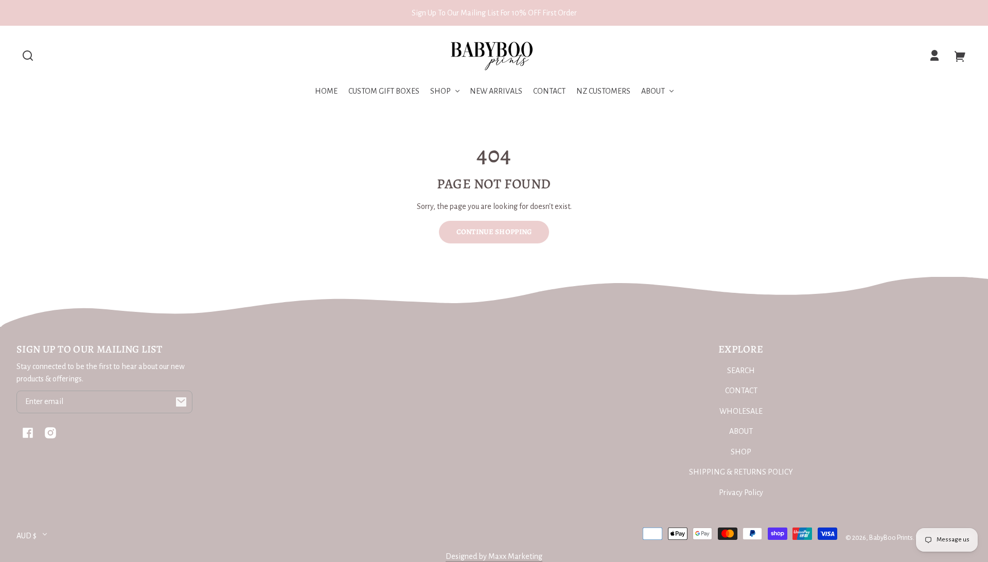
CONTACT (741, 391)
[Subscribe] (181, 402)
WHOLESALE (741, 411)
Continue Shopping (494, 231)
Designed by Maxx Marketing (494, 556)
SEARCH (741, 370)
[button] (27, 55)
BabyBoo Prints (891, 537)
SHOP (741, 452)
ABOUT (741, 431)
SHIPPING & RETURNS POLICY (741, 472)
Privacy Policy (741, 492)
